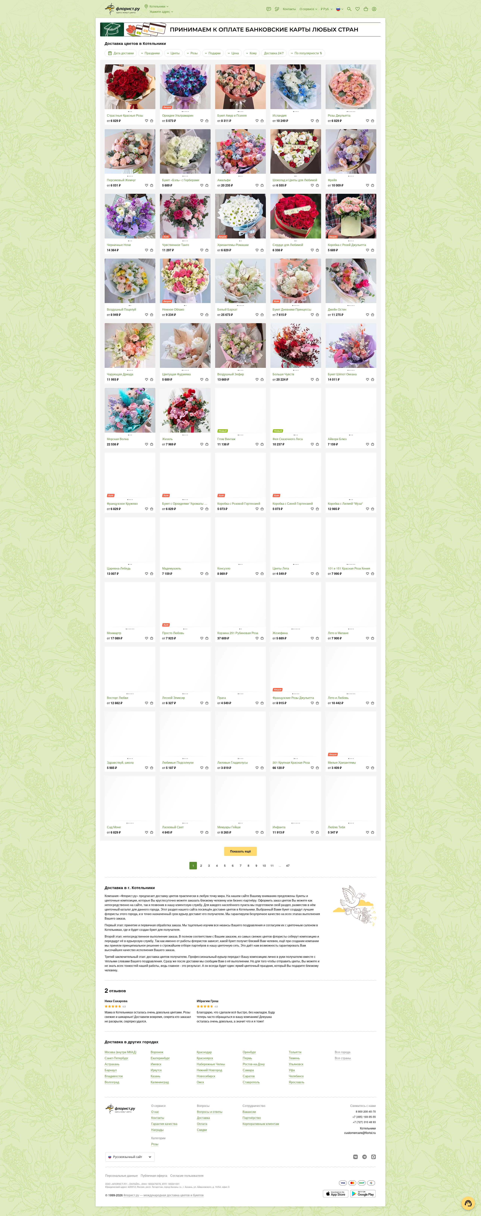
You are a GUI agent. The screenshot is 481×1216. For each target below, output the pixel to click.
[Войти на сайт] (374, 9)
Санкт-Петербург (116, 1058)
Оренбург (249, 1052)
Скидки (202, 1130)
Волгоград (112, 1082)
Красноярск (205, 1058)
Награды (157, 1130)
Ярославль (296, 1082)
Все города (342, 1052)
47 (288, 865)
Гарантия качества (164, 1124)
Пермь (247, 1058)
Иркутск (156, 1070)
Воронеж (157, 1052)
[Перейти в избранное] (357, 9)
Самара (248, 1070)
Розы (154, 1144)
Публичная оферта (154, 1175)
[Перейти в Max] (373, 1157)
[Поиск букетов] (349, 9)
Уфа (292, 1070)
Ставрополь (251, 1082)
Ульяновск (296, 1064)
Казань (155, 1076)
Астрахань (112, 1064)
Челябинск (296, 1076)
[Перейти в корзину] (366, 9)
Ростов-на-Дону (254, 1064)
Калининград (160, 1082)
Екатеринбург (160, 1058)
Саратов (249, 1076)
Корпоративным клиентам (261, 1124)
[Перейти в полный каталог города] (122, 9)
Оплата (202, 1124)
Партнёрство (252, 1118)
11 (272, 865)
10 (264, 865)
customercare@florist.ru (360, 1133)
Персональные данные (121, 1175)
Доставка (203, 1118)
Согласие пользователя (186, 1175)
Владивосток (114, 1076)
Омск (200, 1082)
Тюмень (294, 1058)
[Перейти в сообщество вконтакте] (355, 1157)
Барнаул (111, 1070)
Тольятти (295, 1052)
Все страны (343, 1058)
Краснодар (204, 1052)
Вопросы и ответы (209, 1112)
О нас (155, 1112)
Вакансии (249, 1112)
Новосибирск (206, 1076)
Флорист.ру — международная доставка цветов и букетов (163, 1195)
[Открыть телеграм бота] (364, 1157)
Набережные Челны (211, 1064)
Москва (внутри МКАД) (120, 1052)
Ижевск (156, 1064)
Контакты (157, 1118)
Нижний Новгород (209, 1070)
